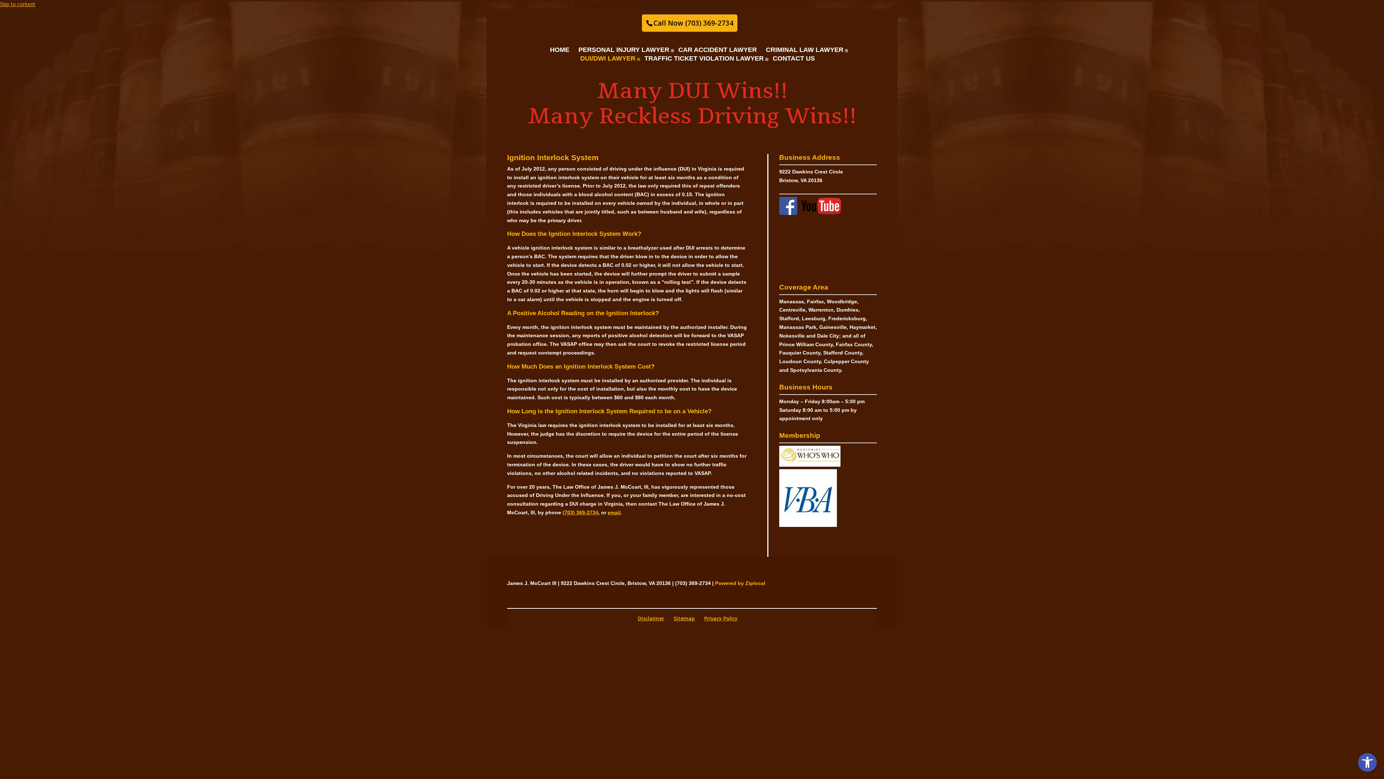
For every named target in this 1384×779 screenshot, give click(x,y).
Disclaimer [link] (651, 618)
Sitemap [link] (684, 618)
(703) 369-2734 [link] (580, 512)
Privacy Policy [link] (721, 618)
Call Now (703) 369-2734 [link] (693, 23)
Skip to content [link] (17, 4)
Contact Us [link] (794, 58)
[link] (1367, 762)
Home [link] (559, 49)
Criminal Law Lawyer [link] (804, 49)
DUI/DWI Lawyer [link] (607, 58)
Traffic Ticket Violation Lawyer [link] (704, 58)
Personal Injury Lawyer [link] (623, 49)
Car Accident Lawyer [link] (717, 49)
